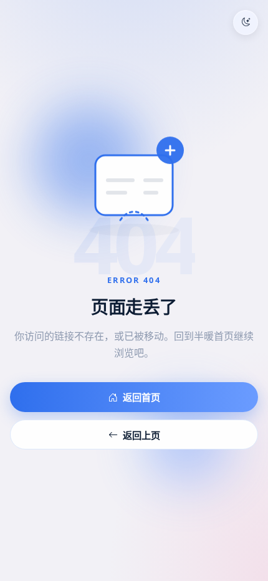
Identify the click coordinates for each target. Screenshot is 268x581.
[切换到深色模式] (245, 22)
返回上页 (141, 435)
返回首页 (141, 397)
